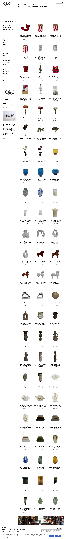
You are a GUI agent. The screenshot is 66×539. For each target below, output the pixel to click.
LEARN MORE (5, 107)
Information (7, 99)
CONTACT (20, 6)
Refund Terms (34, 6)
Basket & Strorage (7, 60)
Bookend (5, 80)
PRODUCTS (20, 4)
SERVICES (26, 4)
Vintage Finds (6, 33)
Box (4, 66)
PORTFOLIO (33, 4)
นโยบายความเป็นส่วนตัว (16, 535)
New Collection (6, 25)
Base (4, 69)
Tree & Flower (6, 62)
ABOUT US (45, 4)
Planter (5, 55)
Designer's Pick (6, 23)
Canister (5, 73)
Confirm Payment (43, 6)
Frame (4, 67)
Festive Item (6, 75)
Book (4, 57)
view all (14, 21)
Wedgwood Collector (8, 27)
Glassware (5, 53)
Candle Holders (7, 46)
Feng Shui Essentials (8, 29)
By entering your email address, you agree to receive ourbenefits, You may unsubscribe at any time (51, 531)
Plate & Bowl (6, 71)
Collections (9, 21)
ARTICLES (39, 4)
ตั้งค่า (9, 537)
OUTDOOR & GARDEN (7, 31)
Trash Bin (5, 77)
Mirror (5, 48)
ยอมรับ (57, 535)
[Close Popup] (62, 536)
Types (9, 39)
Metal (4, 64)
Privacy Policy (26, 6)
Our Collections (8, 122)
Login (61, 2)
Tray (4, 51)
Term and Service (22, 8)
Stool (4, 78)
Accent (5, 58)
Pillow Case (6, 49)
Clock (4, 44)
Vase (4, 42)
